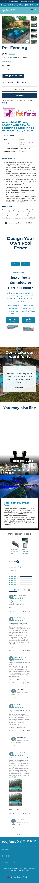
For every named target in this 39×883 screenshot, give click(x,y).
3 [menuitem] (21, 834)
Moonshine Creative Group (21, 870)
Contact (8, 862)
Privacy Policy (8, 868)
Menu (6, 849)
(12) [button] (18, 576)
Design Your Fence (13, 76)
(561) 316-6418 (31, 5)
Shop (6, 856)
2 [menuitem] (19, 834)
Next (25, 264)
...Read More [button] (12, 644)
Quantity (6, 66)
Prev (16, 264)
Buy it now (20, 95)
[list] (19, 793)
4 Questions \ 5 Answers (16, 572)
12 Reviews (14, 61)
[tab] (13, 590)
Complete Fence (12, 320)
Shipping (5, 57)
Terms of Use (18, 868)
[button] (12, 608)
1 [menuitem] (17, 834)
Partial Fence (28, 320)
